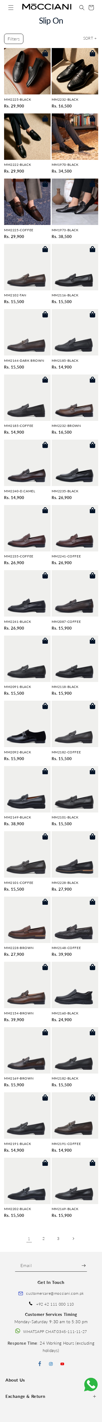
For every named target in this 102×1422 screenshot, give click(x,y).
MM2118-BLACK (65, 686)
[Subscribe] (83, 1265)
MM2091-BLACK (17, 686)
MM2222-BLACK (17, 164)
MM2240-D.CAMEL (19, 491)
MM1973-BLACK (65, 230)
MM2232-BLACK (65, 99)
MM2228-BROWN (18, 948)
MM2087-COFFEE (66, 621)
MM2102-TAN (15, 295)
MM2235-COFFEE (18, 556)
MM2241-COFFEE (66, 556)
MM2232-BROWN (66, 425)
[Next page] (73, 1239)
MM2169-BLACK (65, 1209)
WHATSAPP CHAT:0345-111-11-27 (55, 1331)
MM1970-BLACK (65, 164)
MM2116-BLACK (65, 295)
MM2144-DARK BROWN (24, 360)
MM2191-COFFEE (66, 1143)
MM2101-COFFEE (18, 882)
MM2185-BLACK (65, 360)
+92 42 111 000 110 (55, 1304)
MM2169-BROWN (18, 1078)
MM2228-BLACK (65, 882)
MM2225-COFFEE (18, 230)
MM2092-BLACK (17, 752)
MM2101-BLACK (65, 817)
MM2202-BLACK (17, 1209)
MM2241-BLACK (17, 621)
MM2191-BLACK (17, 1143)
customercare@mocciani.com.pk (55, 1293)
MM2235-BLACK (65, 491)
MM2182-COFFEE (66, 752)
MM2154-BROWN (18, 1013)
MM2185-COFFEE (18, 425)
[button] (11, 8)
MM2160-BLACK (65, 1013)
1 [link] (29, 1238)
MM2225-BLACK (17, 99)
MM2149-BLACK (17, 817)
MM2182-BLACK (65, 1078)
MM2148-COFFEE (66, 948)
